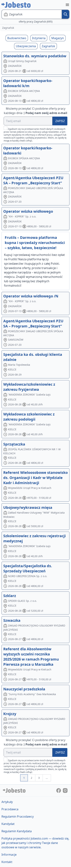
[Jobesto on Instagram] (65, 790)
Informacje (9, 855)
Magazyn (57, 38)
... (47, 778)
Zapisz (60, 121)
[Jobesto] (16, 4)
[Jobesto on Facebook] (59, 790)
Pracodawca (9, 809)
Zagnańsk (48, 46)
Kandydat (8, 824)
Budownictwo (16, 38)
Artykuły (7, 802)
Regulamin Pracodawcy (17, 816)
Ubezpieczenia (26, 46)
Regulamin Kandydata (16, 831)
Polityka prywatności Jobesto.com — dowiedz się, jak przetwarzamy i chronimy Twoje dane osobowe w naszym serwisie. (35, 842)
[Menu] (67, 5)
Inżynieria (39, 38)
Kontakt (6, 862)
